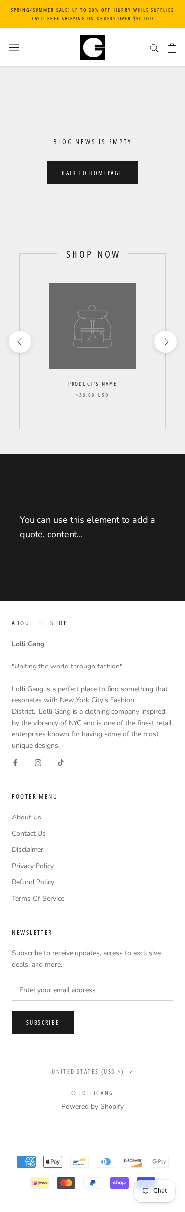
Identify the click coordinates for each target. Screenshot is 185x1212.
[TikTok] (60, 762)
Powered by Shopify (92, 1106)
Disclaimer (27, 849)
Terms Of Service (38, 898)
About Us (26, 817)
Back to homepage (92, 173)
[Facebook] (15, 762)
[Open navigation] (14, 47)
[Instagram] (38, 762)
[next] (165, 342)
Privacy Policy (33, 866)
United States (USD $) (88, 1071)
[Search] (154, 47)
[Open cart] (172, 48)
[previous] (19, 342)
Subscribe (43, 1022)
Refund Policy (33, 882)
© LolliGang (92, 1093)
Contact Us (29, 833)
